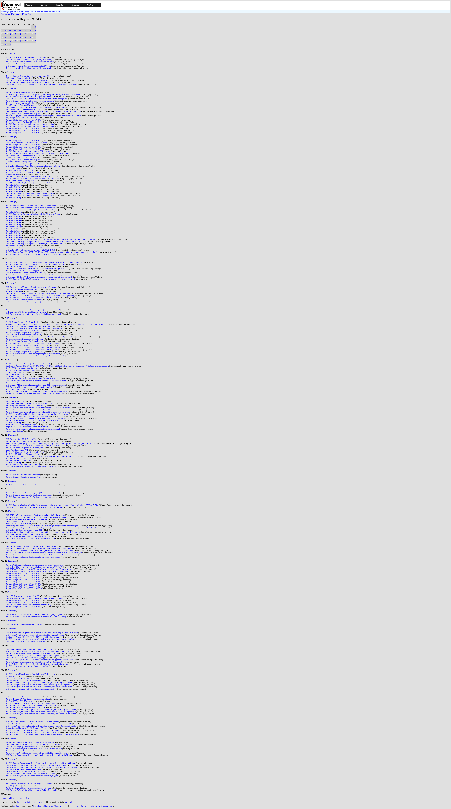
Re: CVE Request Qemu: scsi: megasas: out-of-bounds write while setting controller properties (41, 712)
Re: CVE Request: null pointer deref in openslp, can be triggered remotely (33, 557)
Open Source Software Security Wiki (30, 802)
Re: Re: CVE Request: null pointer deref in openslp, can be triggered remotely (35, 565)
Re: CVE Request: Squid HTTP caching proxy (23, 271)
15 (10, 34)
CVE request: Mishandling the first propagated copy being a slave (30, 403)
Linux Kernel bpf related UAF (17, 450)
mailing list (69, 802)
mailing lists (17, 806)
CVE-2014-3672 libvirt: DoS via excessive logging (25, 658)
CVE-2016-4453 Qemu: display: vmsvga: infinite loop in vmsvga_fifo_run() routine (37, 765)
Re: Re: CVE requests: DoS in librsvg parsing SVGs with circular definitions (34, 393)
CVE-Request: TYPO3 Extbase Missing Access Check (26, 680)
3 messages (11, 306)
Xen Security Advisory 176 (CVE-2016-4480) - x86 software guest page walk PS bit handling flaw (42, 526)
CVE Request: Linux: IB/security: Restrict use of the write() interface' (31, 287)
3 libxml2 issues (11, 676)
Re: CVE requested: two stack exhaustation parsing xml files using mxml (33, 310)
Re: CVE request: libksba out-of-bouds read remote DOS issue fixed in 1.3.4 (34, 420)
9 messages (11, 258)
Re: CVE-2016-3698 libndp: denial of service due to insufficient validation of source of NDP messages (44, 553)
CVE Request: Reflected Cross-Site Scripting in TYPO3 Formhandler (32, 790)
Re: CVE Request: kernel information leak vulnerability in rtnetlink (30, 208)
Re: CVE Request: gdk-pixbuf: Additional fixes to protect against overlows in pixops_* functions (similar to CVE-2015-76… (52, 505)
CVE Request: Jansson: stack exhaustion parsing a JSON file (28, 66)
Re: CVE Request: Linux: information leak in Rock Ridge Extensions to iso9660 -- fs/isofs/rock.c (42, 555)
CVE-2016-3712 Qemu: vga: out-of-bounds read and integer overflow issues (34, 328)
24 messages (11, 202)
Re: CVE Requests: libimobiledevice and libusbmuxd (25, 707)
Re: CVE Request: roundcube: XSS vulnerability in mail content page (31, 705)
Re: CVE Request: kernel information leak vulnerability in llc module (31, 206)
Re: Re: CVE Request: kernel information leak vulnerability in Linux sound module (37, 391)
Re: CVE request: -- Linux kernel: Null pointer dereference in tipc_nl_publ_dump (36, 617)
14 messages (12, 435)
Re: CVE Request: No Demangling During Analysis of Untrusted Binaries (33, 214)
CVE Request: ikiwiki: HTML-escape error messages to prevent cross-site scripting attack (39, 277)
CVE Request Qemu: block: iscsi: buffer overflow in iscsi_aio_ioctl (31, 774)
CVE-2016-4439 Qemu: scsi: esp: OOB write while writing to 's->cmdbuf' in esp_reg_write (40, 569)
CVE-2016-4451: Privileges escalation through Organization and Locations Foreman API (39, 724)
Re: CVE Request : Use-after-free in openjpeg (23, 465)
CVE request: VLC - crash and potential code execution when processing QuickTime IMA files (41, 726)
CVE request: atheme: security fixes (19, 78)
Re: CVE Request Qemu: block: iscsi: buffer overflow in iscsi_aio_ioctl (32, 776)
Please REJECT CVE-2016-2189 (18, 524)
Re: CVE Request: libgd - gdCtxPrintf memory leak (25, 751)
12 (10, 38)
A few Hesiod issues (13, 168)
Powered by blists (7, 798)
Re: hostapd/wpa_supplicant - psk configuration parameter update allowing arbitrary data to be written (43, 95)
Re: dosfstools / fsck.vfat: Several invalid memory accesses (27, 485)
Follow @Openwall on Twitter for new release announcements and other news (30, 12)
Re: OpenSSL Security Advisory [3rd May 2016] (24, 109)
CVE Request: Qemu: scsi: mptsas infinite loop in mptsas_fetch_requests (32, 656)
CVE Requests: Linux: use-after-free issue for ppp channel (27, 416)
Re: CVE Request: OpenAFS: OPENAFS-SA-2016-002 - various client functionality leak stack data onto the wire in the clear (52, 252)
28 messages (11, 137)
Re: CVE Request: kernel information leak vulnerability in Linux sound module (35, 356)
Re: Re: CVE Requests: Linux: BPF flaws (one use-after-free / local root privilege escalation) (40, 337)
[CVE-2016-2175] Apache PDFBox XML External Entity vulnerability (32, 722)
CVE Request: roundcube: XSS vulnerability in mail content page (30, 689)
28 (15, 31)
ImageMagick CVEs (13, 786)
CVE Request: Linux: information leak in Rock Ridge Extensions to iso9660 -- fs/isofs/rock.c (40, 551)
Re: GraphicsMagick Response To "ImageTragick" (24, 333)
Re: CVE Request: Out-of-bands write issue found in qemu (27, 82)
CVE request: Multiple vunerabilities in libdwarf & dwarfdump (29, 649)
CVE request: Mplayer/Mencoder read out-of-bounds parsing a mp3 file (32, 744)
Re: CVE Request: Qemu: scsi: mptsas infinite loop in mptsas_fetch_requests (34, 662)
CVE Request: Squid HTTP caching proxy (21, 266)
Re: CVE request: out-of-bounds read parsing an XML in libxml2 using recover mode (37, 153)
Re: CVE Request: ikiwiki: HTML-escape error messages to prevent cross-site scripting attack (40, 279)
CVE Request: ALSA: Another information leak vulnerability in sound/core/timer (36, 385)
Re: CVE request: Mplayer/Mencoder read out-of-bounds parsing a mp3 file (34, 749)
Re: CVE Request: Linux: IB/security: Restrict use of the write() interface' (33, 298)
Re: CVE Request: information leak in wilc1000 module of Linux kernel (32, 179)
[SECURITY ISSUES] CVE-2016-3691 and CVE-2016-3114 (29, 80)
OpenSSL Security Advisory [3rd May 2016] (22, 105)
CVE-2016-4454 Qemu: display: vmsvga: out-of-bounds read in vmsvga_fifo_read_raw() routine (42, 767)
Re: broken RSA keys (14, 185)
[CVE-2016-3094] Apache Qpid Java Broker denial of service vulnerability (33, 730)
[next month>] (17, 14)
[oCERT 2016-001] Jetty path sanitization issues (23, 769)
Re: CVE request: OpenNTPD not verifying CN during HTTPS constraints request (36, 753)
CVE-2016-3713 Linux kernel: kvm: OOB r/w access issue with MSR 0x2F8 (34, 507)
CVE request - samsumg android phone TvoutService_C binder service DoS (34, 244)
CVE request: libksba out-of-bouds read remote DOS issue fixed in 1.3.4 (32, 379)
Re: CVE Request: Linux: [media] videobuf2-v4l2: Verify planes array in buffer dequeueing (40, 296)
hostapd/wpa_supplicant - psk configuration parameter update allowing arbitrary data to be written (42, 84)
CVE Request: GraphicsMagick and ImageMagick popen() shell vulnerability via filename (39, 755)
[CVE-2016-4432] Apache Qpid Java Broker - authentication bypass (31, 732)
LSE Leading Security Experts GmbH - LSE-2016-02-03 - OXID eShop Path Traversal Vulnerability (43, 111)
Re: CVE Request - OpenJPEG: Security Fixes (23, 441)
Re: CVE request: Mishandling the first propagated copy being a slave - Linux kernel (37, 414)
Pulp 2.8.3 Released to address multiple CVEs (23, 596)
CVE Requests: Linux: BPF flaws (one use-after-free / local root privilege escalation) (37, 269)
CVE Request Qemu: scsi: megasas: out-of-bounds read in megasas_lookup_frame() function (40, 687)
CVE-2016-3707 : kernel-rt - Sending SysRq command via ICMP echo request (35, 515)
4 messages (12, 780)
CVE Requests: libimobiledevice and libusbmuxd (24, 697)
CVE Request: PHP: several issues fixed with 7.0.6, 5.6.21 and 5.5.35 (32, 248)
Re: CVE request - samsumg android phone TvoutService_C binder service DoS (35, 264)
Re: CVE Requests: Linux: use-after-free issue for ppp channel (29, 495)
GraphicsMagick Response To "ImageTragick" (23, 322)
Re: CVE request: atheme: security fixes (20, 92)
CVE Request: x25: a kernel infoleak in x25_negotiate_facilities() (30, 387)
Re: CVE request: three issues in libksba (20, 370)
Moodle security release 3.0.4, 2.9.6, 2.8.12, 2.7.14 (24, 521)
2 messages (12, 471)
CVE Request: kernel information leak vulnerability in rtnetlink (29, 195)
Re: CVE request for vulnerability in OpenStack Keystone (27, 536)
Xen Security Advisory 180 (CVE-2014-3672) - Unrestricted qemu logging (33, 637)
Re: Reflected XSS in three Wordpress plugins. (23, 454)
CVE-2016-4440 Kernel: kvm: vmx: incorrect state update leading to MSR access (36, 598)
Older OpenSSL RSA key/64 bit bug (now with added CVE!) (28, 183)
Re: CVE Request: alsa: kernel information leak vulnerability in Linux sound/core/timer (38, 408)
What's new (91, 5)
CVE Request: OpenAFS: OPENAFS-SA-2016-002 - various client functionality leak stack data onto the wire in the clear (51, 239)
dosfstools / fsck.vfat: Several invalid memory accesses (26, 312)
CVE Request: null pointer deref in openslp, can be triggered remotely (31, 546)
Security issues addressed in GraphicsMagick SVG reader (27, 728)
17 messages (11, 318)
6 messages (11, 53)
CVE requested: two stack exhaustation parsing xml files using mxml (31, 302)
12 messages (12, 511)
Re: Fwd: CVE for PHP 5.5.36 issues (19, 701)
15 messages (12, 360)
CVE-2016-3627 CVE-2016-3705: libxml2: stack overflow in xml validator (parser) (37, 99)
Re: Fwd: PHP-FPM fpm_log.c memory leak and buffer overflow (30, 742)
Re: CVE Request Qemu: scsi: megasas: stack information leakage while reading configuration (41, 710)
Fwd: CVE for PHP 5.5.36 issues (18, 678)
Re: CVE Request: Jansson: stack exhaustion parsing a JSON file (30, 76)
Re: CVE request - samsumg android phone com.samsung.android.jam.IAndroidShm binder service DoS (44, 262)
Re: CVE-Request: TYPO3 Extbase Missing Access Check (28, 699)
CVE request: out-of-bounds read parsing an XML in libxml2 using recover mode (36, 107)
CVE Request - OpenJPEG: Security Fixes (21, 439)
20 (10, 31)
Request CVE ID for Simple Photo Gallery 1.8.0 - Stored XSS (29, 427)
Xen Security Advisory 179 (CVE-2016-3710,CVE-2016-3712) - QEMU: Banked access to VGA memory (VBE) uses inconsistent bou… (57, 324)
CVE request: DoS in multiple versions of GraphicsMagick (27, 64)
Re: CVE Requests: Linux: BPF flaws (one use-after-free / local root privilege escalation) (39, 275)
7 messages (12, 718)
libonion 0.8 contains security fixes (18, 162)
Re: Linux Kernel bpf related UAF (18, 458)
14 (20, 34)
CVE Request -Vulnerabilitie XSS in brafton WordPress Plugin (29, 605)
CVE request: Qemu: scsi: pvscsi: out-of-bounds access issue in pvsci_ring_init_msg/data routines (42, 633)
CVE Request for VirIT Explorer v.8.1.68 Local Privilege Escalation (31, 467)
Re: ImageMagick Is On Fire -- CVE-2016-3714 (24, 120)
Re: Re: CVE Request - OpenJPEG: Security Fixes (25, 452)
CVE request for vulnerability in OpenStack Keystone (26, 534)
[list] (29, 14)
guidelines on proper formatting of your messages (95, 806)
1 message (12, 481)
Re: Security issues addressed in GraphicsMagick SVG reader (28, 784)
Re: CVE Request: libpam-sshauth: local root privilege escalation (30, 62)
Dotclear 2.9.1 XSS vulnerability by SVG (21, 157)
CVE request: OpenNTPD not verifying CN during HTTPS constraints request (35, 635)
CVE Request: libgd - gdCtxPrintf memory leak (23, 747)
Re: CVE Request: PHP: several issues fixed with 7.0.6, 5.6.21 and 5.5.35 (33, 254)
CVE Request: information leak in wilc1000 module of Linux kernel (31, 176)
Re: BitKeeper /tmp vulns (15, 374)
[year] (25, 14)
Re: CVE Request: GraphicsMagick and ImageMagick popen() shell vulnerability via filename (41, 763)
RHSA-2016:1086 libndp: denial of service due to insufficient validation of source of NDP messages (43, 532)
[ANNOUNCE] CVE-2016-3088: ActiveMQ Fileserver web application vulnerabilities (38, 651)
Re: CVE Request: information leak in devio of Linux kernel (28, 151)
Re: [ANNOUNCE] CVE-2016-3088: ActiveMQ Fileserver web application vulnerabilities (39, 660)
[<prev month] (6, 14)
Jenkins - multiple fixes (14, 431)
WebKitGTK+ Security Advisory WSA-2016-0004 (25, 771)
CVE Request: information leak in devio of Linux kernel (26, 143)
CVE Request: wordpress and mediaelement (22, 289)
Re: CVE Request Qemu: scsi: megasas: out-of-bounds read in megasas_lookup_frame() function (42, 714)
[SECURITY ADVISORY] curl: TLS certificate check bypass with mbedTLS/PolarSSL (38, 548)
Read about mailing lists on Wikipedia (47, 806)
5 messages (11, 72)
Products (29, 5)
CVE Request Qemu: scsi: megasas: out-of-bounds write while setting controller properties (39, 685)
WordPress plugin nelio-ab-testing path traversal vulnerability (28, 364)
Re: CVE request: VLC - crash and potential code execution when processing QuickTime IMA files (42, 734)
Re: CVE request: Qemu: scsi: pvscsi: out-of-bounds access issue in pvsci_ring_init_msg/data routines (43, 639)
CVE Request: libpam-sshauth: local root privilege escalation (28, 60)
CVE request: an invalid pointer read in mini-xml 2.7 (25, 273)
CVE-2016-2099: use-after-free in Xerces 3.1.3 (23, 335)
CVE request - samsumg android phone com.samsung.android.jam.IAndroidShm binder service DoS (43, 242)
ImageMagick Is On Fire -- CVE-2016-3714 (22, 118)
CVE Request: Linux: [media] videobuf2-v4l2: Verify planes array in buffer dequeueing (38, 293)
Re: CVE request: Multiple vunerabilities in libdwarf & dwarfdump (30, 653)
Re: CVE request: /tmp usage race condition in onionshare (27, 666)
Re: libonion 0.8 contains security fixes (20, 170)
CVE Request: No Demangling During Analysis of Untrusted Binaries (32, 210)
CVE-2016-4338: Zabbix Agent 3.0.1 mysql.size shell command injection (33, 166)
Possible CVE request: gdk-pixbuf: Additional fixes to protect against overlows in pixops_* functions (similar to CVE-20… (51, 444)
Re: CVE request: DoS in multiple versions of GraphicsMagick (29, 68)
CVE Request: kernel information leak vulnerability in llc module (30, 193)
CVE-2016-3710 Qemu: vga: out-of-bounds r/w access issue (28, 326)
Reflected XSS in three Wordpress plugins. (21, 425)
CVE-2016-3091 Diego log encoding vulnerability (24, 530)
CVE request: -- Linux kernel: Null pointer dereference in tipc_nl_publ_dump (34, 615)
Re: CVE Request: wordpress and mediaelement (23, 300)
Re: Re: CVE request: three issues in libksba (22, 368)
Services (44, 5)
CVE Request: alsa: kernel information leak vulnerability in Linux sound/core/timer (36, 381)
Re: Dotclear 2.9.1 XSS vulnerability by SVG (23, 172)
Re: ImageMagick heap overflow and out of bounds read (27, 519)
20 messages (11, 88)
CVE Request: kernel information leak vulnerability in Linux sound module (34, 314)
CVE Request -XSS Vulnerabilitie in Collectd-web (24, 625)
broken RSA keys (12, 174)
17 (5, 34)
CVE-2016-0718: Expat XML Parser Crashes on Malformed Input (30, 538)
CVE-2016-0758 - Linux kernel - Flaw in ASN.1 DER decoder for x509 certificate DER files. (41, 456)
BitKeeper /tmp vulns (13, 372)
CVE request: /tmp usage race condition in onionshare (26, 641)
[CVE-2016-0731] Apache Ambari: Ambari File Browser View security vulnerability (37, 517)
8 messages (11, 283)
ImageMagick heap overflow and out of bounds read (25, 406)
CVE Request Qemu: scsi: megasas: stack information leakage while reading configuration (39, 683)
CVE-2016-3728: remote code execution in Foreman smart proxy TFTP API (34, 567)
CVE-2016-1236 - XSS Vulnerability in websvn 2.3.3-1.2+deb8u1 (30, 250)
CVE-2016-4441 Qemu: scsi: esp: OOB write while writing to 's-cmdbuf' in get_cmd (37, 571)
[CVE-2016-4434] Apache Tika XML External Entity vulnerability (30, 703)
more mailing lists (22, 798)
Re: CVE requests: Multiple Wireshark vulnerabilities (25, 57)
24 (20, 31)
